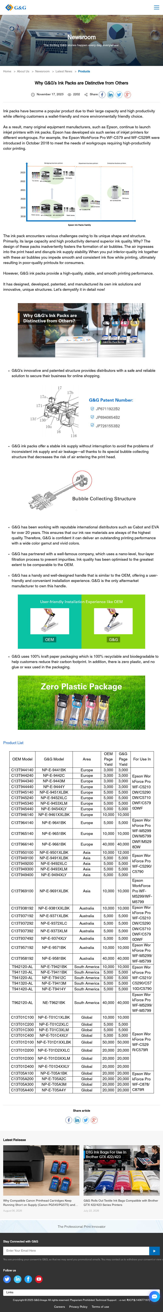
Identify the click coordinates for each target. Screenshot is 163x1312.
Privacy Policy (78, 1307)
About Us (23, 71)
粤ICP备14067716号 (138, 1300)
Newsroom (42, 71)
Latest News (64, 71)
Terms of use (100, 1307)
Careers (59, 1307)
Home (7, 71)
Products (84, 71)
